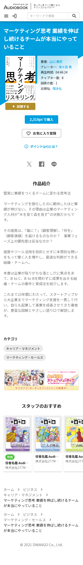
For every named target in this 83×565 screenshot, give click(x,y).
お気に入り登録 (44, 133)
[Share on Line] (54, 164)
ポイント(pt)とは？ (44, 146)
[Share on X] (29, 164)
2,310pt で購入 (41, 119)
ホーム (9, 489)
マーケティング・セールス (25, 519)
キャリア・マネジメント (23, 494)
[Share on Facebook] (41, 164)
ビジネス (30, 489)
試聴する (23, 106)
